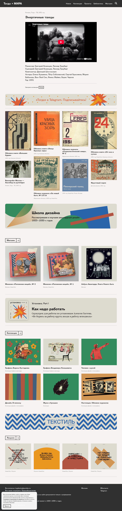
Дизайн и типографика (94, 371)
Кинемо (27, 12)
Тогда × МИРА (13, 3)
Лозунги (13, 471)
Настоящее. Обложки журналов (94, 403)
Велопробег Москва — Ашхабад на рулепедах (15, 181)
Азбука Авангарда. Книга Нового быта (97, 284)
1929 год (48, 198)
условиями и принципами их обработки (13, 499)
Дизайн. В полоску (13, 403)
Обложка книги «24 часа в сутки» (102, 153)
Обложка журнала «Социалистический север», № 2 (74, 151)
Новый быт (99, 157)
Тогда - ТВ (34, 12)
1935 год (18, 185)
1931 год (41, 12)
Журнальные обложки (68, 156)
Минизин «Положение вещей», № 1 (58, 284)
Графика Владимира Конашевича (57, 368)
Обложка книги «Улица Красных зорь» (44, 149)
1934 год (64, 193)
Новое (68, 3)
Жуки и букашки (50, 403)
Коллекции (77, 3)
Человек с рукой (88, 368)
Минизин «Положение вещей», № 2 (20, 284)
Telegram (103, 491)
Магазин (108, 3)
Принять (7, 506)
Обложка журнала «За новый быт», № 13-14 (46, 194)
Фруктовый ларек (98, 183)
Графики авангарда (16, 371)
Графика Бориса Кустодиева (17, 368)
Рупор (75, 193)
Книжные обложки (16, 158)
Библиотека (98, 3)
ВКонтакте (104, 488)
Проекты (87, 3)
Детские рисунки (95, 186)
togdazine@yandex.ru (23, 488)
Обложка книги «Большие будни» (16, 154)
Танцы (41, 87)
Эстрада (80, 193)
